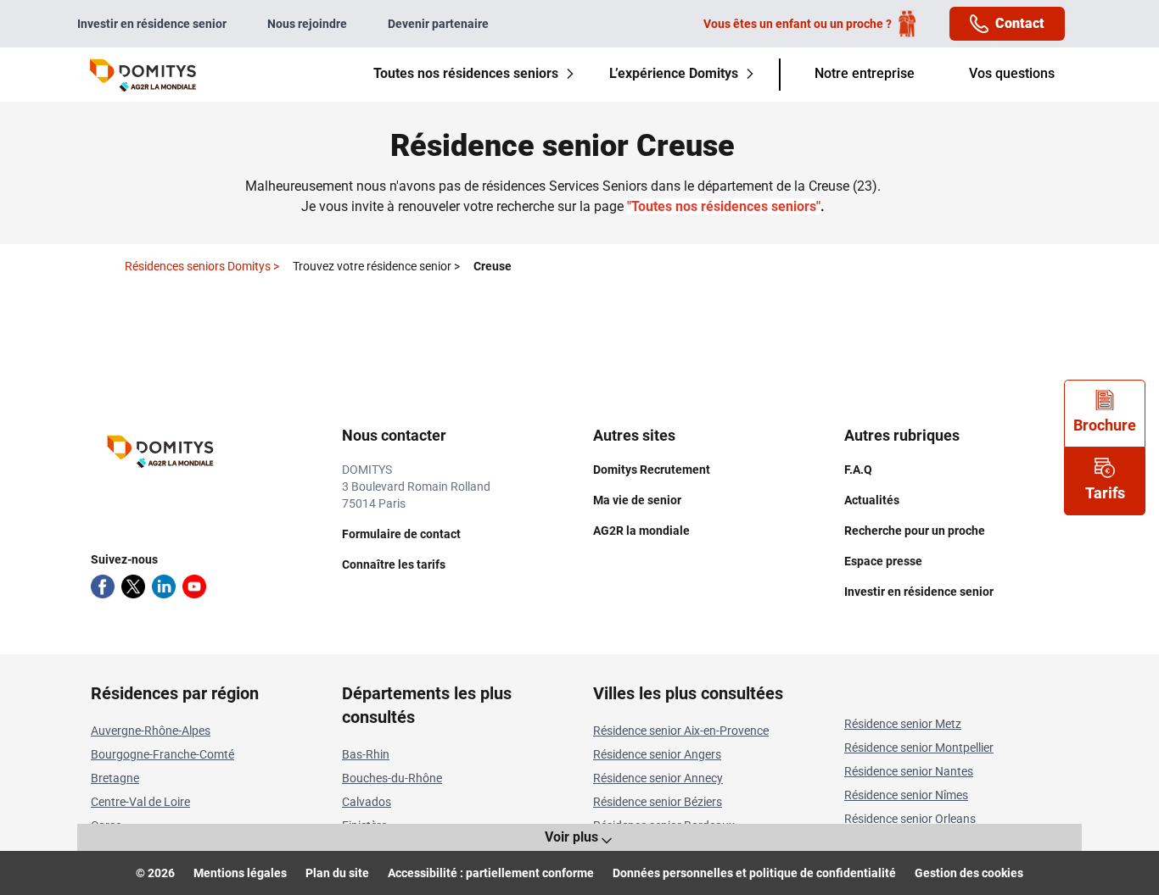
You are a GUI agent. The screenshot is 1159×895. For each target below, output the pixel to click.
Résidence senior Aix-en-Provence (681, 730)
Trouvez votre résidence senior (376, 266)
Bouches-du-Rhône (392, 778)
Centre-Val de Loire (140, 802)
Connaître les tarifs (393, 564)
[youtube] (194, 586)
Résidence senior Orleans (910, 819)
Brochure (1104, 425)
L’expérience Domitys (673, 73)
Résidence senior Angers (657, 754)
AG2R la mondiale (641, 530)
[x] (133, 586)
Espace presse (883, 561)
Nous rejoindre (307, 24)
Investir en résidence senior (152, 24)
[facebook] (103, 586)
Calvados (366, 802)
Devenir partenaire (438, 24)
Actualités (871, 500)
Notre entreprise (865, 73)
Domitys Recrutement (651, 469)
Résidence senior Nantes (908, 771)
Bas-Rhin (365, 754)
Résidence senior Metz (902, 724)
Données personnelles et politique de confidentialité (754, 873)
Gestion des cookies (969, 873)
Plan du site (337, 873)
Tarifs (1105, 493)
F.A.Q (858, 469)
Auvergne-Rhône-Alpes (150, 730)
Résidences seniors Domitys (202, 266)
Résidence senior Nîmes (906, 795)
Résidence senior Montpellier (919, 747)
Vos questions (1012, 73)
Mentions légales (240, 873)
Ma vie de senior (637, 500)
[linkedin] (164, 586)
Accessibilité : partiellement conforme (491, 873)
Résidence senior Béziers (657, 802)
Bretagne (115, 778)
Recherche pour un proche (914, 530)
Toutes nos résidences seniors (465, 73)
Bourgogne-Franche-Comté (162, 754)
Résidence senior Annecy (658, 778)
